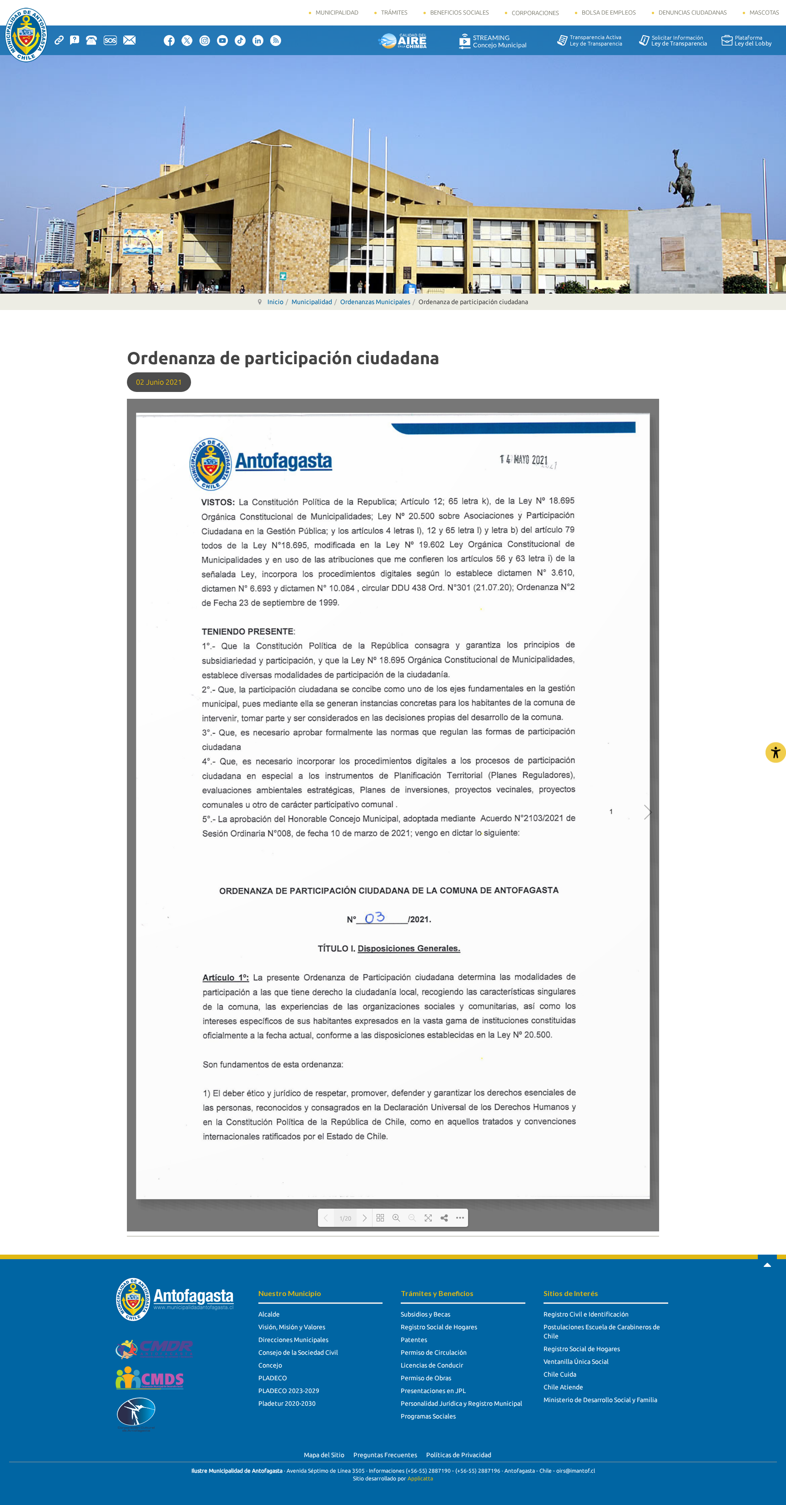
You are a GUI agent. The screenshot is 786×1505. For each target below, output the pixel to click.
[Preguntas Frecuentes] (78, 39)
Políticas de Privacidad (458, 1455)
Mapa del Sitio (324, 1455)
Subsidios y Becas (425, 1314)
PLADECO (272, 1378)
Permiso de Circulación (434, 1352)
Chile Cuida (560, 1374)
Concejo (270, 1365)
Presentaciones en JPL (433, 1390)
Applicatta (420, 1478)
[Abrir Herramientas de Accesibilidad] (776, 752)
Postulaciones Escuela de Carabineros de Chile (602, 1331)
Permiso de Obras (426, 1378)
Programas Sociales (428, 1416)
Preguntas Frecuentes (385, 1455)
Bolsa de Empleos (609, 12)
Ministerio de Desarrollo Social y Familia (600, 1399)
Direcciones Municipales (293, 1339)
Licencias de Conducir (432, 1365)
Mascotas (764, 12)
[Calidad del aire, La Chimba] (402, 40)
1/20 (345, 1218)
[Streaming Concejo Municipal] (492, 41)
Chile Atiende (563, 1387)
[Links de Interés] (62, 39)
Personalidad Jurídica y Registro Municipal (461, 1403)
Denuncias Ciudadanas (693, 12)
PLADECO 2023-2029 (288, 1390)
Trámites (394, 12)
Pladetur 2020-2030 (287, 1403)
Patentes (414, 1339)
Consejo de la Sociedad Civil (298, 1352)
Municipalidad (337, 12)
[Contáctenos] (132, 39)
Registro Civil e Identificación (586, 1314)
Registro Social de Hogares (439, 1327)
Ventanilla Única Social (576, 1361)
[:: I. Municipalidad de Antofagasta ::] (26, 35)
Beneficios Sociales (459, 12)
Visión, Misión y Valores (291, 1327)
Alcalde (269, 1314)
